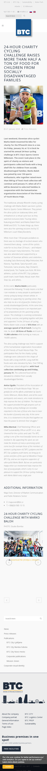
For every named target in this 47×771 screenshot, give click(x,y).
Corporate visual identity (14, 665)
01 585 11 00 (9, 12)
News (6, 629)
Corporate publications (16, 656)
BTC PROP (29, 720)
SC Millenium (27, 6)
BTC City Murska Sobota (17, 647)
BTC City (16, 2)
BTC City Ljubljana (14, 642)
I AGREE (8, 767)
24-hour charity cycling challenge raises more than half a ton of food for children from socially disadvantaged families (22, 63)
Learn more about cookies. (13, 762)
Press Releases (30, 129)
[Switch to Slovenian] (31, 12)
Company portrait (9, 717)
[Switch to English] (34, 12)
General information (10, 720)
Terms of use (7, 723)
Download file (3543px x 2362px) (25, 560)
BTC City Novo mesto (16, 651)
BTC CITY (29, 714)
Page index (6, 727)
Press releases (10, 633)
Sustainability (27, 2)
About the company (10, 714)
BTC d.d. (7, 2)
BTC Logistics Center (34, 717)
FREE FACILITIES (11, 749)
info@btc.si (23, 12)
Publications (9, 638)
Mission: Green (13, 661)
